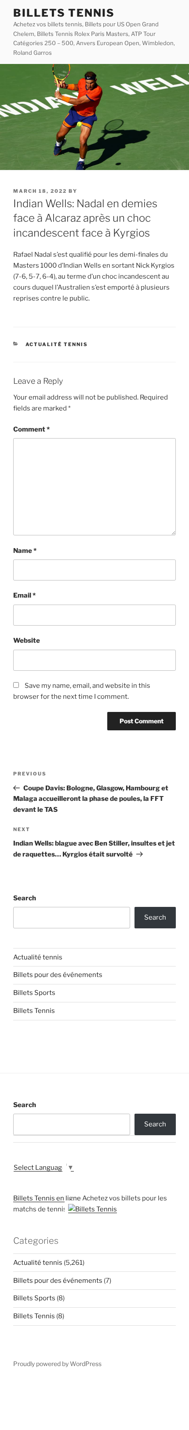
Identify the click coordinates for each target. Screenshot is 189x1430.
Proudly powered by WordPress (57, 1363)
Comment (31, 429)
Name (24, 551)
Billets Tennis (64, 13)
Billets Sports (34, 993)
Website (26, 640)
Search (24, 898)
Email (24, 595)
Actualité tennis (56, 344)
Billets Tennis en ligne (47, 1198)
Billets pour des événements (57, 975)
